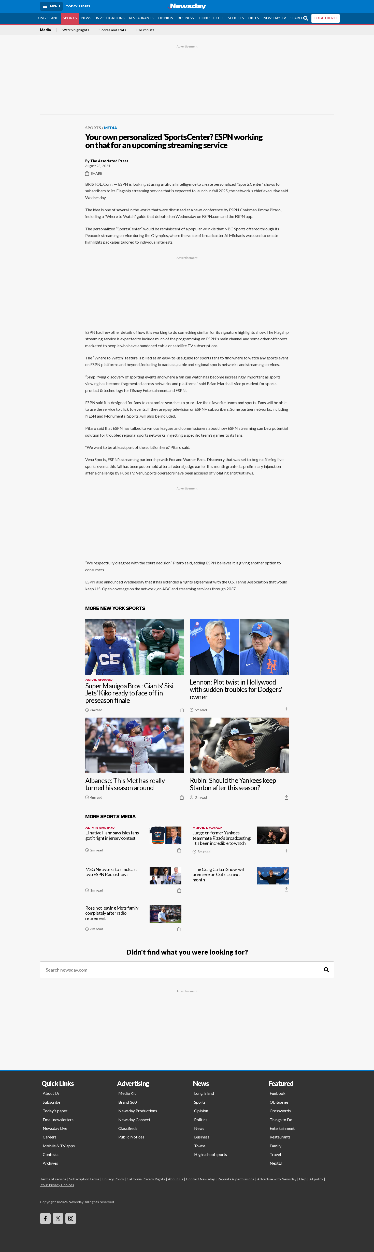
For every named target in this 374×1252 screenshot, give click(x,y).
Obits (253, 18)
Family (275, 1145)
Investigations (110, 18)
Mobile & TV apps (59, 1145)
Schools (236, 18)
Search (297, 18)
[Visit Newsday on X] (58, 1218)
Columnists (145, 30)
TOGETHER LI (325, 18)
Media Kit (127, 1093)
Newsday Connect (134, 1119)
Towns (200, 1145)
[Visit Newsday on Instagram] (70, 1218)
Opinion (165, 18)
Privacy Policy (113, 1179)
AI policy (316, 1179)
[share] (182, 710)
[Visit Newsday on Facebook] (45, 1218)
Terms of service (53, 1179)
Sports (70, 18)
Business (186, 18)
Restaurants (141, 18)
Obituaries (279, 1102)
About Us (51, 1093)
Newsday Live (55, 1128)
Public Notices (131, 1136)
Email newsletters (58, 1119)
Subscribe (51, 1102)
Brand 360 (127, 1102)
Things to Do (210, 18)
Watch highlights (75, 30)
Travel (275, 1154)
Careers (49, 1136)
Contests (51, 1154)
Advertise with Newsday (276, 1179)
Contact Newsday (200, 1179)
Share (96, 173)
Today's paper (55, 1110)
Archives (50, 1163)
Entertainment (282, 1128)
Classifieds (127, 1128)
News (86, 18)
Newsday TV (275, 18)
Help (303, 1179)
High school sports (210, 1154)
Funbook (277, 1093)
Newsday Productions (137, 1110)
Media (45, 30)
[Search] (326, 969)
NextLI (276, 1163)
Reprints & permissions (236, 1179)
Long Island (48, 18)
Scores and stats (112, 30)
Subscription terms (84, 1179)
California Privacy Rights (146, 1179)
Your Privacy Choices (57, 1185)
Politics (200, 1119)
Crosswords (280, 1110)
